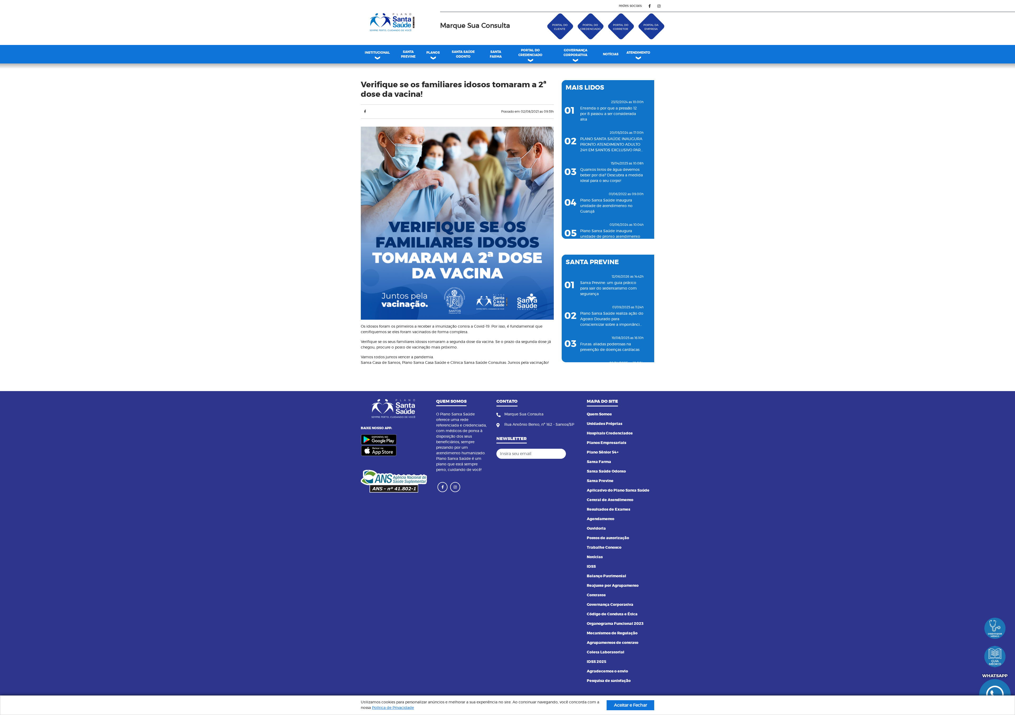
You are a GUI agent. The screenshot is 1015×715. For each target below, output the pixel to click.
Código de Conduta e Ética (612, 614)
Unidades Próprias (604, 424)
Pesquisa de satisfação (609, 681)
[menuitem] (408, 54)
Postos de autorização (608, 538)
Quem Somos (599, 414)
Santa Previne (600, 481)
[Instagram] (659, 6)
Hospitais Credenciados (610, 433)
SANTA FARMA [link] (496, 54)
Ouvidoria (596, 528)
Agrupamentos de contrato (612, 643)
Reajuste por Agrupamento (613, 586)
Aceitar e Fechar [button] (630, 705)
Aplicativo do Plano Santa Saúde (618, 490)
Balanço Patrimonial (606, 576)
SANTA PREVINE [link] (408, 54)
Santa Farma (599, 462)
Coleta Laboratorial (605, 652)
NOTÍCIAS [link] (611, 54)
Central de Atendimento (610, 500)
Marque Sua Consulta (475, 25)
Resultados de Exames (608, 509)
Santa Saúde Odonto (606, 471)
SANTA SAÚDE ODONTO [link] (463, 54)
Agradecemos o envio (607, 671)
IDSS (591, 567)
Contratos (596, 595)
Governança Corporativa (610, 605)
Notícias (595, 557)
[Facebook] (649, 6)
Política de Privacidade (393, 708)
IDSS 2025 (596, 662)
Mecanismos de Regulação (612, 633)
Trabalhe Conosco (604, 547)
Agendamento (600, 519)
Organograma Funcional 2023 (615, 624)
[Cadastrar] (573, 454)
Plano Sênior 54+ (603, 452)
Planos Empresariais (606, 443)
